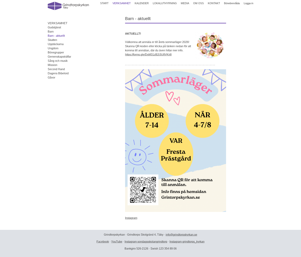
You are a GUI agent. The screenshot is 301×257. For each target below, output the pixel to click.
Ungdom (53, 48)
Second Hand (56, 69)
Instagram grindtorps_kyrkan (186, 241)
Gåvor (51, 77)
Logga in (248, 3)
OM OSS (198, 3)
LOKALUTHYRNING (165, 3)
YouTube (116, 241)
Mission (52, 65)
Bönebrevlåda (232, 3)
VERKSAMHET (122, 3)
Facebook (103, 241)
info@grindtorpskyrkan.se (181, 234)
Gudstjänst (54, 27)
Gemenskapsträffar (59, 56)
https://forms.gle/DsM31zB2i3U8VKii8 (148, 54)
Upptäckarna (56, 44)
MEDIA (185, 3)
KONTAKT (214, 3)
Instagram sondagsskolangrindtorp (146, 241)
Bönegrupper (56, 52)
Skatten (52, 39)
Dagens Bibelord (58, 73)
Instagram (131, 217)
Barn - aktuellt (56, 35)
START (104, 3)
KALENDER (142, 3)
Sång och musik (58, 60)
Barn (51, 31)
